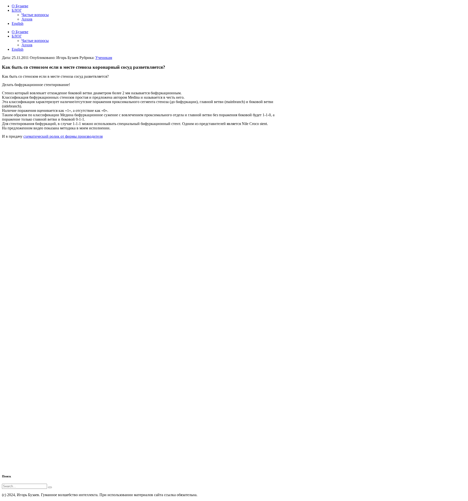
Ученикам (103, 58)
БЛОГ (17, 36)
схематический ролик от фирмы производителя (63, 136)
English (17, 49)
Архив (26, 45)
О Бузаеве (20, 32)
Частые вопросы (35, 41)
